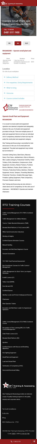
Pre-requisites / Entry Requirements (19, 83)
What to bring (11, 88)
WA (18, 43)
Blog (4, 418)
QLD (26, 43)
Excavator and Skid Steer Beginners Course (15, 249)
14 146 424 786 (24, 433)
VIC (9, 43)
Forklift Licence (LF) (8, 277)
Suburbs (5, 413)
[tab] (18, 77)
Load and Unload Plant (9, 361)
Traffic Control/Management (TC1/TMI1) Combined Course (18, 213)
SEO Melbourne (8, 422)
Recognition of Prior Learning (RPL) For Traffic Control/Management (16, 328)
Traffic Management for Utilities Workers (14, 219)
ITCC (17, 422)
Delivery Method (12, 77)
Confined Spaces (8, 290)
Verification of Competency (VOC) (13, 366)
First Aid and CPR (8, 286)
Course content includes (15, 98)
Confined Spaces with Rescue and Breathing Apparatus (16, 347)
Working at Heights (8, 236)
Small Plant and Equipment (10, 357)
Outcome (9, 93)
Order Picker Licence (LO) (10, 334)
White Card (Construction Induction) (13, 232)
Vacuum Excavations (9, 253)
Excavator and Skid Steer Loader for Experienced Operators (17, 308)
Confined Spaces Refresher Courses (13, 240)
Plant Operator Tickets (9, 303)
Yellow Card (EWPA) (8, 282)
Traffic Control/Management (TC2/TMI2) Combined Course (18, 322)
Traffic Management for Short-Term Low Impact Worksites (17, 272)
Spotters (5, 342)
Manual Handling (7, 245)
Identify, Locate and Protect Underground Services (17, 295)
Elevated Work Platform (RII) (11, 338)
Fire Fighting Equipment (9, 353)
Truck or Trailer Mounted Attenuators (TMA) (15, 223)
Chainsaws (6, 299)
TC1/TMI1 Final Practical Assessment (14, 261)
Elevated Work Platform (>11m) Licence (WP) (16, 227)
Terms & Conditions (9, 409)
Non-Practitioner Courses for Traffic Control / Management (16, 266)
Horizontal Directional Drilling (11, 370)
